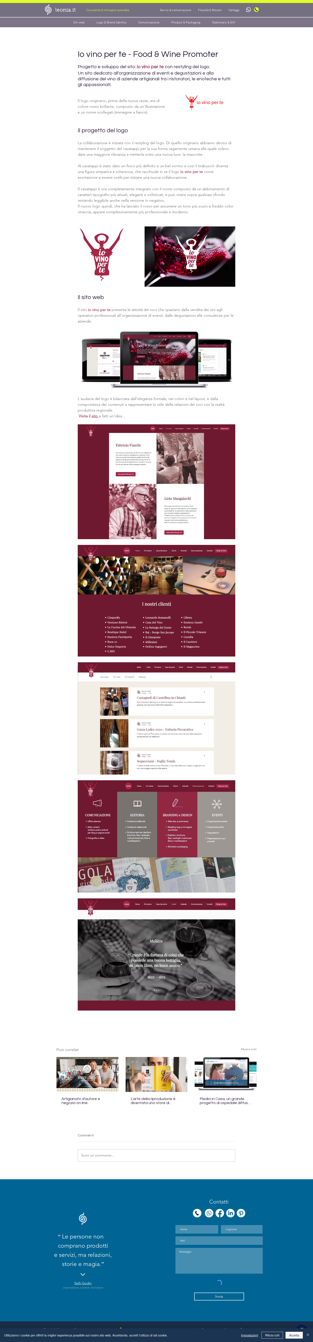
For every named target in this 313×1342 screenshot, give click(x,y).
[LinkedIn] (230, 1213)
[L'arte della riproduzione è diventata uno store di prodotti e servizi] (157, 1074)
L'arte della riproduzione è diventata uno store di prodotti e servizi (153, 1101)
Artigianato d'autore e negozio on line (81, 1101)
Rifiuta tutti (272, 1335)
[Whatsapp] (248, 10)
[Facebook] (219, 1213)
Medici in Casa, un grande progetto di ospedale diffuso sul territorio (225, 1101)
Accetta (294, 1335)
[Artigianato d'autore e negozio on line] (87, 1074)
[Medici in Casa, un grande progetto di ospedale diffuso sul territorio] (226, 1074)
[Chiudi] (307, 1335)
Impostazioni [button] (249, 1335)
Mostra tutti (249, 1049)
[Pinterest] (241, 1213)
